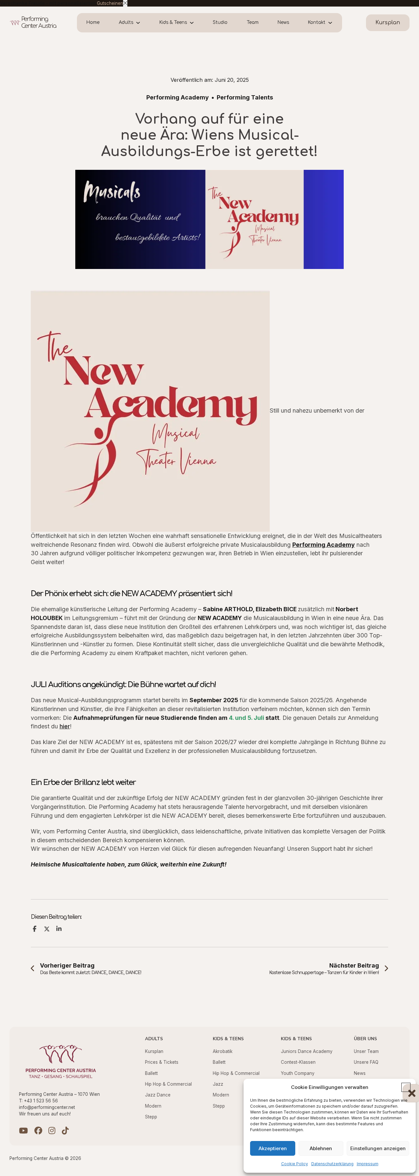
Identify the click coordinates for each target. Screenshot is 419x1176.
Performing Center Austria (38, 22)
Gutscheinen (110, 3)
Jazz (218, 1084)
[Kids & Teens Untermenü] (195, 22)
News (283, 22)
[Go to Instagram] (51, 1131)
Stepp (151, 1116)
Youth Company (298, 1073)
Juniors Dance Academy (307, 1051)
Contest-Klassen (298, 1062)
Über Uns (365, 1039)
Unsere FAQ (366, 1062)
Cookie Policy (294, 1163)
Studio (220, 22)
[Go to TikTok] (65, 1131)
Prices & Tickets (161, 1062)
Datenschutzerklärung (332, 1163)
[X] (47, 929)
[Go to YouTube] (23, 1131)
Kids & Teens (173, 22)
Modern (153, 1106)
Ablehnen (321, 1148)
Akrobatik (222, 1051)
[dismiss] (125, 3)
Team (253, 22)
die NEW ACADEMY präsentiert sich (170, 593)
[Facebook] (35, 929)
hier (65, 726)
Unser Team (366, 1051)
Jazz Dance (158, 1094)
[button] (406, 1087)
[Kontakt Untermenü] (333, 22)
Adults (126, 22)
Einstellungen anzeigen (378, 1148)
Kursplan (154, 1051)
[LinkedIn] (59, 929)
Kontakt (316, 22)
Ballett (151, 1073)
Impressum (367, 1163)
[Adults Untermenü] (141, 22)
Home (93, 22)
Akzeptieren (273, 1148)
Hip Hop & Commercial (168, 1084)
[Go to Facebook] (38, 1131)
